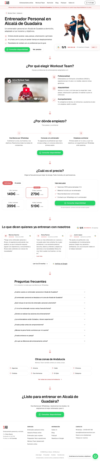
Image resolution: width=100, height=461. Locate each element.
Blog (56, 3)
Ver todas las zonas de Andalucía (49, 379)
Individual (7, 183)
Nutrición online (32, 444)
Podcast (63, 3)
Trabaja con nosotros (82, 438)
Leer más (39, 256)
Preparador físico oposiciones (36, 438)
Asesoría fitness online (34, 433)
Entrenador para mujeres (35, 435)
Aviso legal (39, 455)
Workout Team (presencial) (35, 441)
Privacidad (46, 455)
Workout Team (40, 3)
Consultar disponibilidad (18, 49)
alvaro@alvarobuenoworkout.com (85, 432)
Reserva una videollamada (83, 435)
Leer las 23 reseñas (39, 264)
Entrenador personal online (35, 430)
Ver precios (37, 49)
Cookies (53, 455)
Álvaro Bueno (9, 434)
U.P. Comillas (13, 438)
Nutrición (50, 3)
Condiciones (61, 455)
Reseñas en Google (58, 438)
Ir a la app (91, 3)
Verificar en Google (61, 264)
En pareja (18, 183)
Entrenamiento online (26, 3)
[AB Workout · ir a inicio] (7, 2)
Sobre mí (71, 3)
